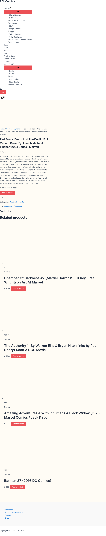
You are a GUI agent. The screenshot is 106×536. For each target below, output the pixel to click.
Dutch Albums (9, 59)
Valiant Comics (15, 34)
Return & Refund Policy (14, 512)
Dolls (11, 76)
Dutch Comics (14, 42)
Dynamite (13, 23)
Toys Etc (7, 61)
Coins (11, 74)
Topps (11, 31)
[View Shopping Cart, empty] (2, 98)
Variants (7, 51)
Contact (8, 515)
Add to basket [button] (18, 288)
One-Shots (8, 53)
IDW (11, 26)
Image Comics (14, 29)
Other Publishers (15, 37)
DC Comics (13, 18)
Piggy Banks (14, 82)
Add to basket (7, 193)
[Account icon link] (1, 89)
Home (2, 129)
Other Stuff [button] (8, 64)
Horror (6, 48)
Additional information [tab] (13, 206)
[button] (10, 8)
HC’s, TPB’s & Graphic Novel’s (20, 40)
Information (8, 510)
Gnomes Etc (14, 79)
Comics (9, 129)
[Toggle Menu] (18, 12)
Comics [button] (7, 8)
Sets (6, 45)
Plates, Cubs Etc (15, 85)
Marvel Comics (15, 15)
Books (11, 71)
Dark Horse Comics (17, 20)
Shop (7, 518)
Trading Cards (9, 56)
